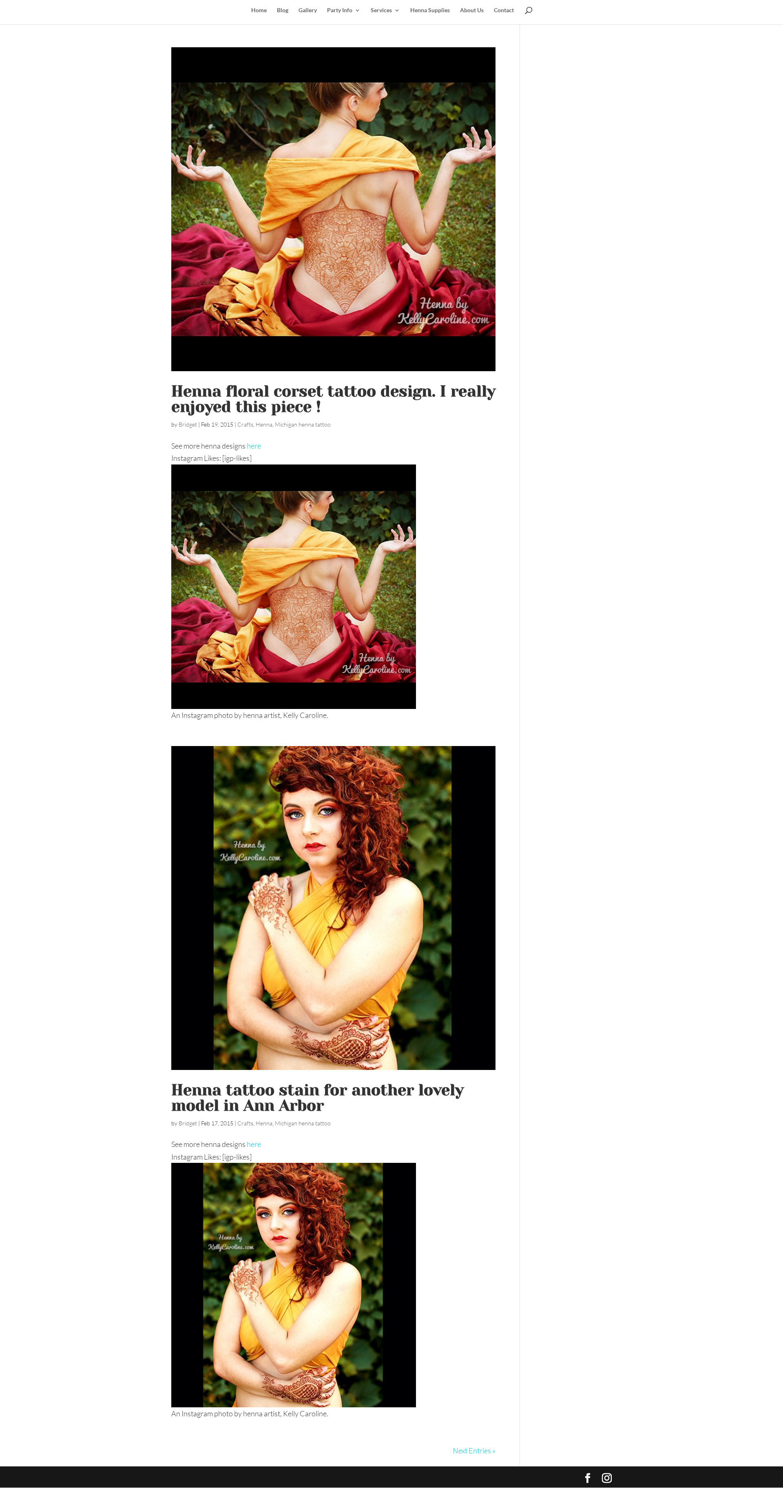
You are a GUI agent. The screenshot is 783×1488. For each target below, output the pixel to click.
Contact (504, 10)
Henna (264, 424)
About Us (472, 10)
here (254, 445)
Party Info (339, 10)
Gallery (308, 10)
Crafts (245, 424)
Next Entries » (474, 1450)
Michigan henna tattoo (303, 424)
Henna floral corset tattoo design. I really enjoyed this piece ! (333, 399)
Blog (282, 10)
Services (381, 10)
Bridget (188, 424)
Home (259, 10)
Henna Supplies (430, 10)
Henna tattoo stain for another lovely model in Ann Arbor (317, 1097)
